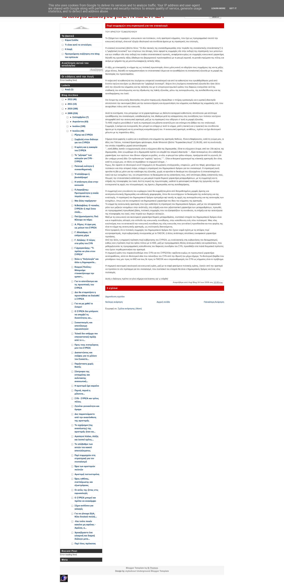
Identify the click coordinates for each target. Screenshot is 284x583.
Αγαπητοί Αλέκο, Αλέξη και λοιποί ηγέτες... (86, 438)
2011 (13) (72, 104)
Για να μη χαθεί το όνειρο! (84, 305)
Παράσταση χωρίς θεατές (84, 365)
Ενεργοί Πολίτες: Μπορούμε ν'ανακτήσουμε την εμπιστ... (84, 272)
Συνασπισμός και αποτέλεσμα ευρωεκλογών (83, 325)
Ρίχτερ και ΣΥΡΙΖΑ (84, 135)
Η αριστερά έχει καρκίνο (87, 386)
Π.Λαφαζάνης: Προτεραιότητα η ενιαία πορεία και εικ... (87, 193)
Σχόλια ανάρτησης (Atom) (130, 308)
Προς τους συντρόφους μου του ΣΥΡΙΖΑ (87, 346)
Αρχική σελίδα (163, 302)
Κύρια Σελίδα (71, 40)
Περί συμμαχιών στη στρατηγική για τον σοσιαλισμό (137, 25)
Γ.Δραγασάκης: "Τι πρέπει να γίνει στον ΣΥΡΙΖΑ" (85, 251)
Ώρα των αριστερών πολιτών (85, 468)
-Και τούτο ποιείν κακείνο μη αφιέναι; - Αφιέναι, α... (85, 524)
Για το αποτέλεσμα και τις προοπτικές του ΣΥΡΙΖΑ (86, 284)
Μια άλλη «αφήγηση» (85, 201)
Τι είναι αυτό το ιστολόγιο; (78, 45)
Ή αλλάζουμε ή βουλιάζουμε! (82, 175)
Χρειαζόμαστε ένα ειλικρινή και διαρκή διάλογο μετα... (85, 535)
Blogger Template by (142, 568)
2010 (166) (73, 108)
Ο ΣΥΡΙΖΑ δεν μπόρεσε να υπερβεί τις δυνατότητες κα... (86, 314)
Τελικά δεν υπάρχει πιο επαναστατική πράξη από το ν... (86, 336)
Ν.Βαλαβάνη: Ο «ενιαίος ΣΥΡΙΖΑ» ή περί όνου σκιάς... (87, 208)
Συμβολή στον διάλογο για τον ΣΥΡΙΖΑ (86, 141)
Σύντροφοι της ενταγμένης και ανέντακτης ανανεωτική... (82, 376)
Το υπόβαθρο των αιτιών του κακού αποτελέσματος (84, 447)
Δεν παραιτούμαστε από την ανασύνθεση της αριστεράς (85, 417)
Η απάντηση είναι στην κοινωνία (86, 183)
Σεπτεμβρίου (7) (80, 117)
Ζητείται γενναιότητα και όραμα (87, 408)
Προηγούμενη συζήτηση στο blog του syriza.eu (82, 55)
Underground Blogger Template (153, 571)
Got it (233, 8)
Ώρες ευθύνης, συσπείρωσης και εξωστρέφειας (84, 482)
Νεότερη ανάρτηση (114, 302)
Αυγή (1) (69, 89)
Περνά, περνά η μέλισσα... (82, 392)
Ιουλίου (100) (78, 126)
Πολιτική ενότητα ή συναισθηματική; (84, 168)
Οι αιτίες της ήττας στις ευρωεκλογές (86, 491)
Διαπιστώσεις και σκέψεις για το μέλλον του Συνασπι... (86, 355)
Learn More (218, 8)
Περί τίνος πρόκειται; (85, 543)
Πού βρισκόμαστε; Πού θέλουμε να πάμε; (86, 218)
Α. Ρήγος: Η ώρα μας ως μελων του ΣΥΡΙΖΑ (86, 226)
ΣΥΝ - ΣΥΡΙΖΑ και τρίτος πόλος (87, 400)
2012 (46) (72, 99)
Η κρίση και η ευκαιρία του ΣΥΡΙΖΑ (86, 149)
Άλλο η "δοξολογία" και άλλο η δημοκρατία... (87, 260)
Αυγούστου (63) (80, 121)
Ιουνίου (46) (78, 131)
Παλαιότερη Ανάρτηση (214, 302)
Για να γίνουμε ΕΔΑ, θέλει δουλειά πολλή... (86, 515)
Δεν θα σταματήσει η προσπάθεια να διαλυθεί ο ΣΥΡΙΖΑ (87, 295)
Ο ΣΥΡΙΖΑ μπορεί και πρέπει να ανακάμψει (85, 499)
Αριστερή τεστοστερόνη (87, 474)
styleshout (130, 571)
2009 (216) (73, 113)
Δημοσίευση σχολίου (115, 296)
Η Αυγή (68, 49)
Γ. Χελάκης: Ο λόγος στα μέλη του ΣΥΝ (85, 241)
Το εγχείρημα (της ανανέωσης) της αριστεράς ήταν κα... (85, 428)
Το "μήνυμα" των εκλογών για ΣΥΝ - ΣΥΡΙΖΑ (84, 158)
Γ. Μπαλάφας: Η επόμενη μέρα (83, 234)
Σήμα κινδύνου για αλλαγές (84, 507)
